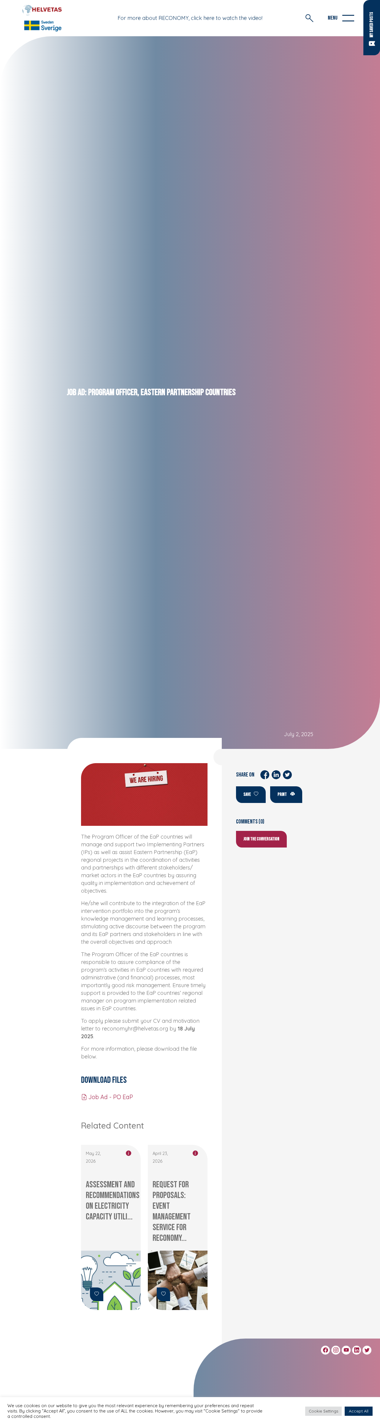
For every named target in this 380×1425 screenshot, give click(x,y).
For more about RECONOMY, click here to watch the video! (190, 18)
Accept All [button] (358, 1411)
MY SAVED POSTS (371, 24)
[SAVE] (96, 1294)
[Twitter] (366, 1350)
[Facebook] (325, 1350)
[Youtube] (346, 1350)
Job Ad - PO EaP (110, 1097)
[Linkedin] (356, 1350)
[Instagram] (335, 1350)
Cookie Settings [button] (323, 1411)
